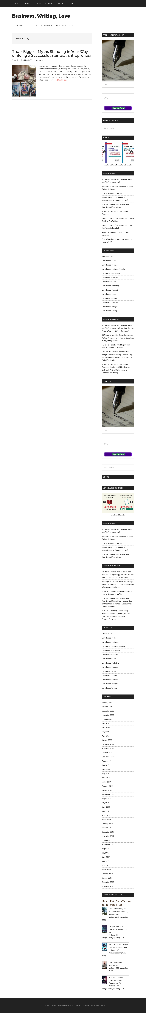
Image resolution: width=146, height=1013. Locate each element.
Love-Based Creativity (110, 277)
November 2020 (108, 715)
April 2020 (106, 736)
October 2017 (107, 840)
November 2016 (108, 886)
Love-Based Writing (109, 311)
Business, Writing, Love (41, 16)
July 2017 (105, 853)
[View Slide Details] (110, 152)
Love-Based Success (110, 302)
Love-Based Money (109, 294)
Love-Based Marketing (110, 286)
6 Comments (39, 60)
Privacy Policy (100, 1005)
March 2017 (106, 870)
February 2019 (107, 786)
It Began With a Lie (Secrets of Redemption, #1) (118, 929)
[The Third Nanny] (105, 965)
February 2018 (107, 824)
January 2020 (107, 740)
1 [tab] (107, 164)
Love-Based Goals (109, 282)
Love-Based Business (110, 265)
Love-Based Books (109, 261)
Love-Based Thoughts (110, 307)
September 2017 (108, 845)
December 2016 (108, 882)
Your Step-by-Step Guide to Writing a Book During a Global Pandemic (117, 357)
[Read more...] (62, 80)
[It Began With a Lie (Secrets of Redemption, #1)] (105, 929)
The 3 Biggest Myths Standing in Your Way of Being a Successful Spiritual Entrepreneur (52, 53)
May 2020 (105, 732)
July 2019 (105, 765)
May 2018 (105, 811)
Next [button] (131, 152)
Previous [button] (104, 152)
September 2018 (108, 794)
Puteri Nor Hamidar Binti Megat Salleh (116, 345)
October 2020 (107, 719)
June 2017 (106, 857)
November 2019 (108, 748)
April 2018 (106, 815)
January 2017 (107, 878)
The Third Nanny (115, 962)
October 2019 (107, 753)
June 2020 (106, 728)
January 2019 (107, 790)
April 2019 (106, 778)
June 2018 (106, 807)
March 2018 (106, 819)
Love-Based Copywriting (111, 273)
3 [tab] (116, 164)
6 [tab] (130, 164)
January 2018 (107, 828)
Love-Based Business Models (113, 269)
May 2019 (105, 774)
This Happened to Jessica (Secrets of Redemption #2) (116, 980)
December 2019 (108, 744)
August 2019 (106, 761)
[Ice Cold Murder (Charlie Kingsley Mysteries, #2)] (105, 947)
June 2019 (106, 769)
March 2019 (106, 782)
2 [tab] (112, 164)
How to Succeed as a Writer (112, 193)
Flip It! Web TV (107, 257)
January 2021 (107, 707)
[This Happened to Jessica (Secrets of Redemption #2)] (105, 980)
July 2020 (105, 723)
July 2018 (105, 803)
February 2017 (107, 874)
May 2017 (105, 861)
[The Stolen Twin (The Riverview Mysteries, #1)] (105, 911)
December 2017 (108, 832)
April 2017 (106, 865)
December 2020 (108, 711)
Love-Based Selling (109, 298)
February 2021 (107, 703)
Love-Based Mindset (110, 290)
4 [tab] (121, 164)
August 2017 (106, 849)
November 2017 (108, 836)
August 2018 (106, 799)
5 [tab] (125, 164)
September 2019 (108, 757)
